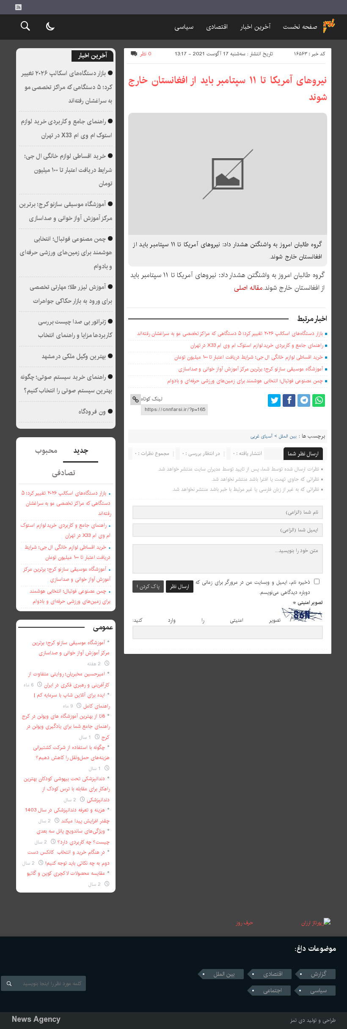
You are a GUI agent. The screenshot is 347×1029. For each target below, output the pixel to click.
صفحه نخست (300, 27)
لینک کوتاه (151, 399)
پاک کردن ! (148, 587)
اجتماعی (272, 990)
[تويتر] (274, 400)
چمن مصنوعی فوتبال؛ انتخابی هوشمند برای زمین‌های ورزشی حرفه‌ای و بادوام (245, 381)
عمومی (103, 627)
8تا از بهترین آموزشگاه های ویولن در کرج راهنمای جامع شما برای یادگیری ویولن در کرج (66, 726)
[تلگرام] (303, 400)
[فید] (18, 7)
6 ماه (29, 685)
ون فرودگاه (92, 412)
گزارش (319, 974)
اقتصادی (217, 27)
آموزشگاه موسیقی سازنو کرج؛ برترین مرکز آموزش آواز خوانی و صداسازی (250, 369)
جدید (80, 450)
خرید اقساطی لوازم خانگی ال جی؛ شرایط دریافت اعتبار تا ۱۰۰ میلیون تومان (248, 357)
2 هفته (94, 664)
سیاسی (183, 27)
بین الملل (224, 974)
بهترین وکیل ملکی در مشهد (73, 356)
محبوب (46, 450)
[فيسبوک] (289, 400)
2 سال (71, 800)
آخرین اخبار (255, 27)
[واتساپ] (318, 400)
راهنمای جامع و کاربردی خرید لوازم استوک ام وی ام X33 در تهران (256, 345)
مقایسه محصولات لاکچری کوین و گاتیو (66, 873)
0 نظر (145, 54)
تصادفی (63, 473)
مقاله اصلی (248, 288)
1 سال (86, 737)
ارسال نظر (179, 587)
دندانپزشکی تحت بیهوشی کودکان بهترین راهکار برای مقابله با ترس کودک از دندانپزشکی (67, 789)
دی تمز (297, 1020)
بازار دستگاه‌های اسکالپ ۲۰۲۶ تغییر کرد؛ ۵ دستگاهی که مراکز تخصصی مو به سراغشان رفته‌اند (229, 333)
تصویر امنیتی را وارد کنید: (206, 620)
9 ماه (68, 706)
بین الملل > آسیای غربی (274, 436)
